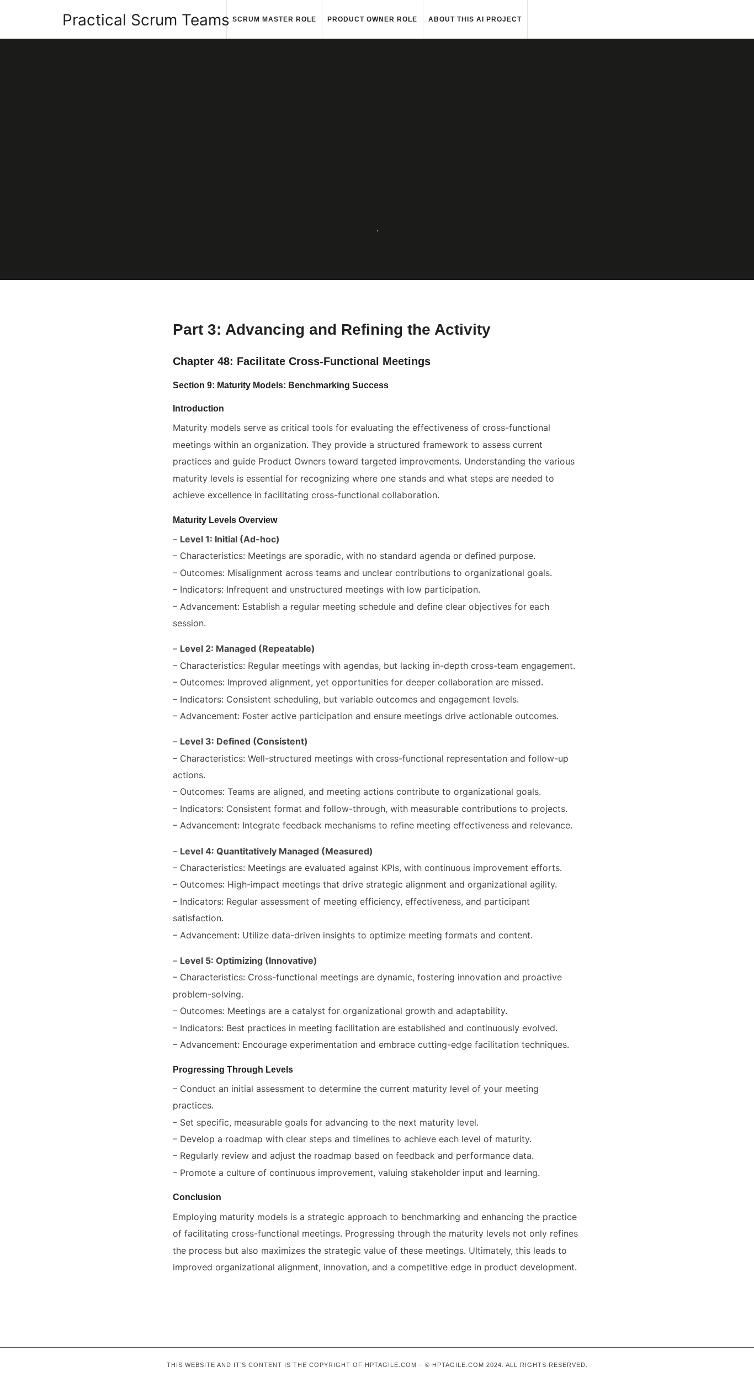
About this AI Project (475, 19)
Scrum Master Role (274, 19)
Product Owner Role (372, 19)
